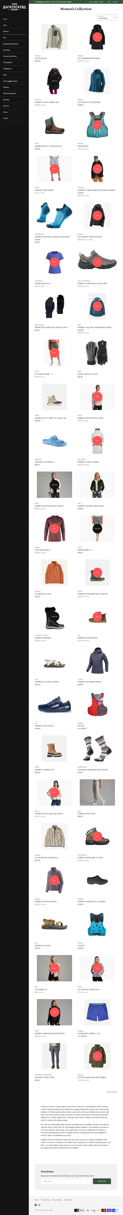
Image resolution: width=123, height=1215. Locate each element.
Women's (6, 31)
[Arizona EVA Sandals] (54, 441)
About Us (6, 106)
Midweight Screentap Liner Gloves (51, 327)
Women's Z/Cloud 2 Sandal (47, 682)
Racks (5, 75)
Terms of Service (57, 1200)
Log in (91, 2)
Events (5, 112)
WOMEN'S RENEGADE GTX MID (90, 858)
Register (96, 2)
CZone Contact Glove (88, 374)
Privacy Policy (45, 1200)
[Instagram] (39, 1205)
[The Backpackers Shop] (14, 6)
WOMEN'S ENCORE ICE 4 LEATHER (91, 902)
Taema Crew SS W (42, 283)
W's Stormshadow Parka (89, 58)
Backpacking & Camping (10, 44)
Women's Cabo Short (44, 190)
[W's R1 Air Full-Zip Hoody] (97, 81)
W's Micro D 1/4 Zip (43, 594)
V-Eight (81, 946)
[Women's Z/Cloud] (54, 924)
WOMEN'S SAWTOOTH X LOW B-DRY (92, 283)
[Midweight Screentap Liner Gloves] (54, 306)
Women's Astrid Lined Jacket (91, 506)
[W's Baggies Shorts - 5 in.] (97, 1012)
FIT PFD (81, 726)
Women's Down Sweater (46, 902)
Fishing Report (7, 62)
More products (112, 1092)
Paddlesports (7, 69)
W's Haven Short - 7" (44, 374)
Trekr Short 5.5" (85, 550)
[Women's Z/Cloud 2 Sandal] (54, 660)
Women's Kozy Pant (86, 814)
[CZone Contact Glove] (97, 353)
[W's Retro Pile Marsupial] (54, 836)
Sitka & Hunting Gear (9, 93)
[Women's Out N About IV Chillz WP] (54, 397)
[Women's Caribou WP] (54, 748)
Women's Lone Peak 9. (44, 726)
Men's (5, 25)
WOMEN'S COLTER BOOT (88, 638)
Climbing (6, 87)
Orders (102, 2)
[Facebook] (36, 1205)
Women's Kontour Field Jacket (49, 506)
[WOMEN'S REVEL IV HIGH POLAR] (54, 125)
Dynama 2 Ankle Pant (44, 1077)
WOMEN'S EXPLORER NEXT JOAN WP (93, 594)
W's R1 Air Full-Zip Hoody (89, 102)
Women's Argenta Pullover (90, 418)
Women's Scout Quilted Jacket (49, 814)
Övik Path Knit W (42, 550)
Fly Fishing (6, 50)
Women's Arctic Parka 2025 (47, 102)
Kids (4, 38)
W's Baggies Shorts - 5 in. (89, 1033)
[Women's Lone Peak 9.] (54, 704)
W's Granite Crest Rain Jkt (90, 237)
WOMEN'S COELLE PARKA (88, 462)
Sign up (102, 1181)
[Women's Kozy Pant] (97, 792)
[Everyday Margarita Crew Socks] (97, 748)
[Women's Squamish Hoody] (97, 660)
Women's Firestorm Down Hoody (50, 1033)
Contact (5, 118)
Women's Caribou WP (44, 770)
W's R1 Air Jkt (41, 58)
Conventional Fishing (9, 56)
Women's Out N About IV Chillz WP (50, 418)
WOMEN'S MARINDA (43, 638)
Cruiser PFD (83, 146)
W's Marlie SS (41, 990)
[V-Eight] (97, 924)
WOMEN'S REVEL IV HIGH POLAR (48, 146)
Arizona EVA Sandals (44, 462)
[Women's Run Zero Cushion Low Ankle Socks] (54, 215)
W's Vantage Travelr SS (88, 990)
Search (37, 1200)
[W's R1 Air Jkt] (54, 37)
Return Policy (68, 1200)
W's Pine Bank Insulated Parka (92, 1077)
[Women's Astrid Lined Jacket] (97, 485)
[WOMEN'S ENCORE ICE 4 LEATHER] (97, 880)
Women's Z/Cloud (42, 946)
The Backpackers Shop (46, 1210)
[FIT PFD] (97, 704)
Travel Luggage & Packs (10, 81)
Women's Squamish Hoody (89, 682)
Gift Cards (6, 100)
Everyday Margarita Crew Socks (93, 770)
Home (5, 19)
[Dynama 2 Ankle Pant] (54, 1056)
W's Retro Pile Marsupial (46, 858)
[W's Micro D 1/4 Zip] (54, 572)
